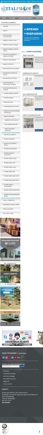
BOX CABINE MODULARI (11, 124)
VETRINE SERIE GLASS (10, 167)
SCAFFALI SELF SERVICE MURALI (10, 144)
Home (4, 18)
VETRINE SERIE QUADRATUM (11, 190)
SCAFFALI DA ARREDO (10, 135)
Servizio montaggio (9, 376)
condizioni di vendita (25, 18)
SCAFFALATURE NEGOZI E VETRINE (10, 89)
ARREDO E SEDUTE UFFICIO (10, 45)
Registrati (6, 381)
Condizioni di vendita (9, 373)
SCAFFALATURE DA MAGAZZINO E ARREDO (9, 83)
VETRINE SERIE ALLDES (10, 158)
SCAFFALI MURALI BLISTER (11, 93)
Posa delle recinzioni (9, 379)
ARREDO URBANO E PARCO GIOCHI (10, 50)
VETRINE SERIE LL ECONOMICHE (9, 185)
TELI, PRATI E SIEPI (8, 213)
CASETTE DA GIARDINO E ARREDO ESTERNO (10, 55)
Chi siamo (12, 18)
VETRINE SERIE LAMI (9, 171)
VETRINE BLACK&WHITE (10, 149)
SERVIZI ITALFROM (8, 209)
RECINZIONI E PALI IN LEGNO (11, 69)
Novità (5, 31)
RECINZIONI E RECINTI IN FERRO (10, 74)
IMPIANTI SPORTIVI (8, 64)
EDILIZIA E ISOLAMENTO (9, 60)
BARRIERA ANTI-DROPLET (12, 120)
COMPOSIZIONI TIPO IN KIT (11, 106)
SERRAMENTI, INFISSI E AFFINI (11, 205)
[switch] (4, 432)
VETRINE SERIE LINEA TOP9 (11, 180)
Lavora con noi (7, 384)
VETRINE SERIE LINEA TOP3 (11, 176)
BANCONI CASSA (8, 102)
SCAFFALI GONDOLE (9, 139)
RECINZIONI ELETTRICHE (10, 78)
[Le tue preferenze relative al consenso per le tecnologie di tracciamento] (39, 431)
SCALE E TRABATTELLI (9, 200)
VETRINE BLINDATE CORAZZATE (9, 154)
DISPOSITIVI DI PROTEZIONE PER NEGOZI (11, 111)
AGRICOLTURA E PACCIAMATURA (7, 36)
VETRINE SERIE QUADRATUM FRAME (11, 195)
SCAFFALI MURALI (8, 98)
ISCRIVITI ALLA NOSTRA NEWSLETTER (14, 364)
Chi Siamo (6, 371)
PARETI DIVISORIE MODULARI (9, 129)
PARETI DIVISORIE (9, 116)
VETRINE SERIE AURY (9, 163)
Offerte (5, 26)
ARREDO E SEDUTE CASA (10, 40)
